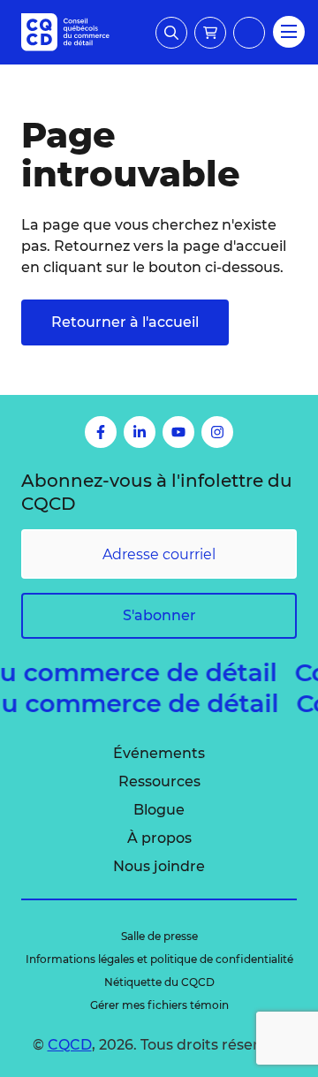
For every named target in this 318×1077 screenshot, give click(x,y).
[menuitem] (159, 753)
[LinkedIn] (139, 432)
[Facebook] (101, 432)
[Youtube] (178, 432)
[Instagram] (217, 432)
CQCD (70, 1044)
